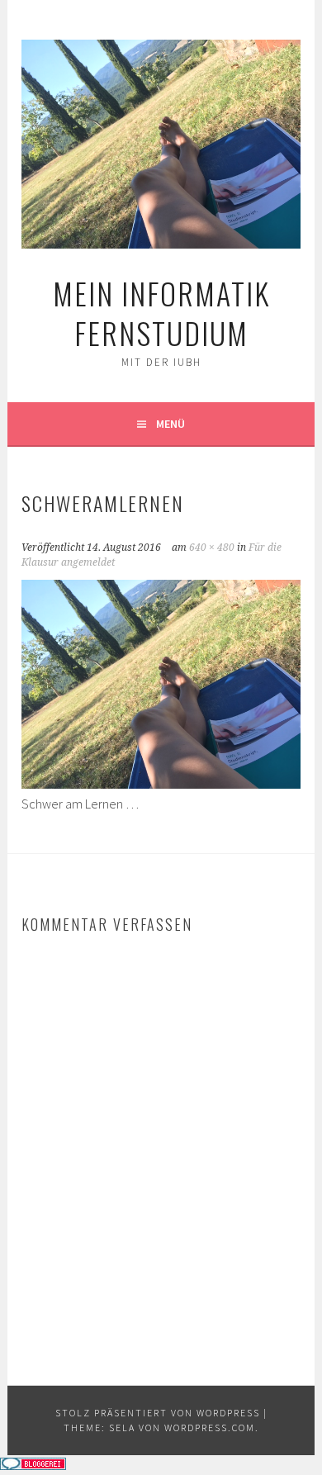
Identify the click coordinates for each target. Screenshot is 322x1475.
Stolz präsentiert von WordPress (157, 1412)
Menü (170, 423)
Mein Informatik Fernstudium (161, 312)
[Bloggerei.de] (33, 1465)
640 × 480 (211, 547)
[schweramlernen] (160, 783)
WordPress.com (209, 1427)
